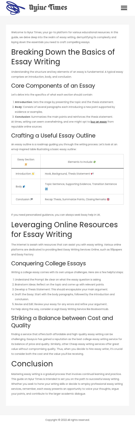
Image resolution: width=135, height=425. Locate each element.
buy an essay (99, 121)
